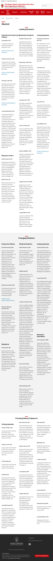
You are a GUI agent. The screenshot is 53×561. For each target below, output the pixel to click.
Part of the (16, 549)
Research (14, 12)
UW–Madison (9, 1)
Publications (23, 12)
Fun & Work (37, 12)
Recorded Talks (31, 12)
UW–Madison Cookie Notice (14, 558)
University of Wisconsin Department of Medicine (15, 8)
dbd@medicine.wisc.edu (36, 540)
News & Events (43, 12)
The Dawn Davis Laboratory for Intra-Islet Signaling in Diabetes (19, 5)
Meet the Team (7, 12)
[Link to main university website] (16, 545)
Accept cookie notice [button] (42, 555)
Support (49, 12)
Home (2, 12)
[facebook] (30, 544)
